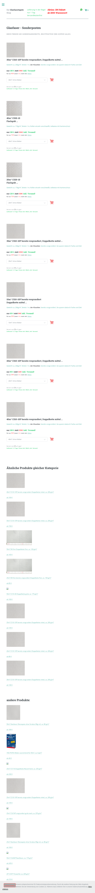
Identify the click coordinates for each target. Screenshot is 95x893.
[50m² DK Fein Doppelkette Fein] (19, 544)
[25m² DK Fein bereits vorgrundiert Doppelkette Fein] (19, 573)
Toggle (4, 4)
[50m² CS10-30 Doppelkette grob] (8, 589)
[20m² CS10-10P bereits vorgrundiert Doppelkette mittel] (16, 646)
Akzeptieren (9, 885)
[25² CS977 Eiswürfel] (8, 869)
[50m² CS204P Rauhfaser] (8, 853)
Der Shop (15, 11)
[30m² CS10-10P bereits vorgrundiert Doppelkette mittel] (16, 674)
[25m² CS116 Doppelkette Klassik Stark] (8, 763)
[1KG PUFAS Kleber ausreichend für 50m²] (11, 747)
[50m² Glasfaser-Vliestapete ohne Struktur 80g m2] (13, 719)
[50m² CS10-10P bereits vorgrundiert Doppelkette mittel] (16, 515)
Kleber (29, 73)
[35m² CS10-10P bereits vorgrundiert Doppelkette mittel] (16, 617)
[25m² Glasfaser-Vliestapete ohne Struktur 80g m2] (13, 837)
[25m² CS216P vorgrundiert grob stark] (8, 808)
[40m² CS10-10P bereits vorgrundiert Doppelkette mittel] (16, 487)
